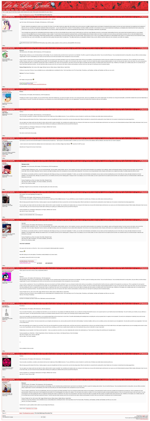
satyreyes (4, 140)
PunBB (143, 415)
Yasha (3, 222)
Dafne (3, 19)
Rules (12, 9)
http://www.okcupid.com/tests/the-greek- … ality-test (45, 19)
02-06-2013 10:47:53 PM (8, 268)
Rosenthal (4, 355)
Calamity (4, 111)
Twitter (27, 408)
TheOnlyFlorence (6, 91)
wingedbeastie (5, 381)
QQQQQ (4, 163)
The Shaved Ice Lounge (28, 14)
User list (8, 9)
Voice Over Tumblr (33, 408)
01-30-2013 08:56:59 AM (8, 109)
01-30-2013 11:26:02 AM (8, 138)
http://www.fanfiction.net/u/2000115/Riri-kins (37, 84)
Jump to (4, 415)
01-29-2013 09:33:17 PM (8, 48)
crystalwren (5, 305)
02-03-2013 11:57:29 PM (8, 219)
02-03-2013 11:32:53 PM (8, 192)
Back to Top (145, 16)
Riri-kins (4, 50)
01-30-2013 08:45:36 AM (8, 89)
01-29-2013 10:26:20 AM (8, 16)
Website (4, 155)
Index (3, 9)
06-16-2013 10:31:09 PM (8, 353)
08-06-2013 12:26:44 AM (8, 379)
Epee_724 (4, 194)
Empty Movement (144, 418)
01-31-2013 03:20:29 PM (8, 160)
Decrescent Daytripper (8, 270)
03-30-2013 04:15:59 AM (8, 303)
